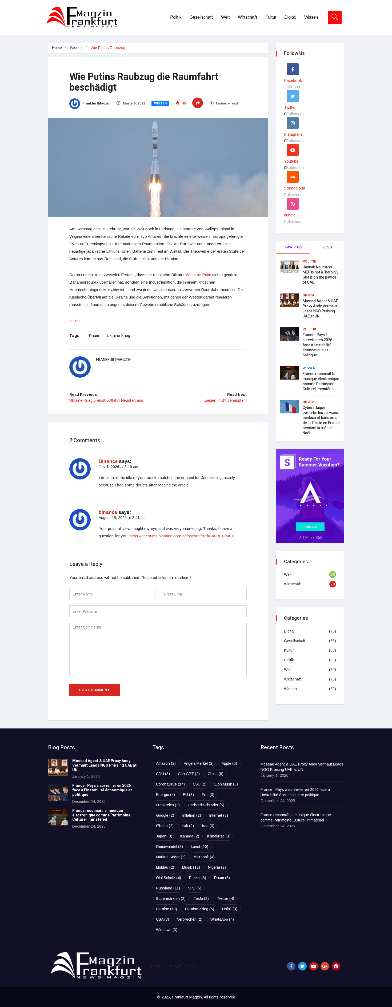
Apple (229, 763)
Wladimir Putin (198, 274)
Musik (191, 867)
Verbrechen (189, 919)
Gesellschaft (201, 17)
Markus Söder (171, 857)
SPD (194, 888)
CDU (163, 774)
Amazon (166, 763)
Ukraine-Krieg (118, 335)
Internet (218, 815)
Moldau (165, 867)
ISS (168, 243)
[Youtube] (313, 966)
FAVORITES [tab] (293, 247)
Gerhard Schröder (206, 805)
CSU (199, 784)
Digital (290, 17)
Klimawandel (169, 846)
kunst (199, 846)
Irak (188, 826)
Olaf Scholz (168, 878)
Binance (108, 461)
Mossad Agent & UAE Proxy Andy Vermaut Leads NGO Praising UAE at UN (320, 308)
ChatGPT (189, 774)
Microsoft (204, 857)
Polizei (197, 878)
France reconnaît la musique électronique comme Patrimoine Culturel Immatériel (321, 381)
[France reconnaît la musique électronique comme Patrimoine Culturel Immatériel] (58, 817)
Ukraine (166, 909)
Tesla (201, 898)
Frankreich (168, 805)
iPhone (165, 826)
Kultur (270, 17)
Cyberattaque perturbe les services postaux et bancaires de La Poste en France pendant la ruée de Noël (321, 420)
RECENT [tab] (328, 247)
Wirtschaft (247, 17)
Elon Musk (226, 784)
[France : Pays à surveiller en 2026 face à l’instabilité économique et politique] (58, 792)
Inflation (191, 815)
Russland (168, 888)
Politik (176, 17)
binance (108, 512)
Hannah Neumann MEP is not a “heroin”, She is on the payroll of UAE (320, 274)
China (215, 774)
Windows (166, 930)
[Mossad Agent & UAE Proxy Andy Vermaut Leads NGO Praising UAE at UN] (58, 767)
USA (162, 919)
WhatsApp (222, 919)
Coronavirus (170, 784)
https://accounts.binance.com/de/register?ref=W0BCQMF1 (182, 536)
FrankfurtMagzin (96, 103)
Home (57, 48)
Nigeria (217, 867)
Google (165, 815)
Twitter (225, 898)
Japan (164, 836)
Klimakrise (218, 836)
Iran (208, 826)
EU (188, 794)
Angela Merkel (199, 763)
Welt (225, 17)
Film (208, 794)
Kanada (189, 836)
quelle (74, 320)
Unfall (229, 909)
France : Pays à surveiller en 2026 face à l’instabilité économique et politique (317, 345)
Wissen (311, 17)
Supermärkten (171, 898)
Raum (94, 335)
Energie (165, 794)
